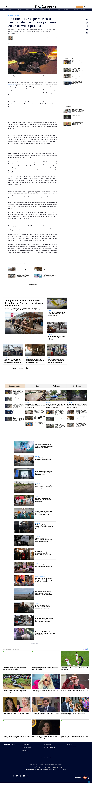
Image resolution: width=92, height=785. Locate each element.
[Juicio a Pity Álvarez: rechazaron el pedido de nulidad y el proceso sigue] (35, 553)
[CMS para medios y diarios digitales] (78, 777)
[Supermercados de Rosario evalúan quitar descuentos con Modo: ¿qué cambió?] (57, 354)
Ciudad (20, 9)
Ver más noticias (34, 643)
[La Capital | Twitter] (17, 775)
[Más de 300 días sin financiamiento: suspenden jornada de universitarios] (35, 540)
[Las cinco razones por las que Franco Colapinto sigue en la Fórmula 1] (35, 424)
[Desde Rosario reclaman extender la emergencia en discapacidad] (35, 500)
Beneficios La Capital (59, 4)
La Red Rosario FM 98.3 (49, 746)
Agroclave (24, 749)
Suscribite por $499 (79, 7)
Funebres (50, 4)
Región (27, 9)
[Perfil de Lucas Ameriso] (10, 38)
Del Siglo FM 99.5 (70, 744)
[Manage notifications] (89, 782)
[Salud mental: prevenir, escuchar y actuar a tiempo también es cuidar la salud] (74, 111)
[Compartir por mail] (87, 33)
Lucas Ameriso (18, 37)
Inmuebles (25, 4)
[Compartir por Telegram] (87, 26)
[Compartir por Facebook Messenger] (87, 29)
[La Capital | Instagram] (20, 775)
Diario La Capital (25, 744)
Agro (58, 9)
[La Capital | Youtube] (23, 775)
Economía (43, 9)
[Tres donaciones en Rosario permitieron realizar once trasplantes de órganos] (35, 513)
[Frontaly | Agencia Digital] (85, 777)
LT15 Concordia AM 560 (49, 747)
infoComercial (25, 750)
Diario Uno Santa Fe (26, 746)
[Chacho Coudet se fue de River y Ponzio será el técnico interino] (35, 418)
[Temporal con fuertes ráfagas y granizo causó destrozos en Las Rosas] (57, 332)
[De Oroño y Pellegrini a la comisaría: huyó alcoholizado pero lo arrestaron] (35, 527)
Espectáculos (66, 9)
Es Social (83, 9)
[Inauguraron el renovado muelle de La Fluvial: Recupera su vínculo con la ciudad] (19, 269)
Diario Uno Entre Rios (26, 747)
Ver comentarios (33, 284)
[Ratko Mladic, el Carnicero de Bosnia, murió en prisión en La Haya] (74, 124)
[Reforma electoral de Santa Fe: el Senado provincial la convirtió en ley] (57, 308)
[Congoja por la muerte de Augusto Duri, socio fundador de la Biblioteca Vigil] (45, 269)
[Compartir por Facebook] (87, 16)
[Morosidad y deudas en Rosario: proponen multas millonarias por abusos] (35, 607)
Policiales (51, 9)
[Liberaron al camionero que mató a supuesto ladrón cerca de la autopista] (35, 487)
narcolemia (12, 85)
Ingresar (86, 6)
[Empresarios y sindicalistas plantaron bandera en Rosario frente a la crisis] (35, 473)
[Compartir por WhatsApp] (87, 22)
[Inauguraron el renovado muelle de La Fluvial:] (24, 320)
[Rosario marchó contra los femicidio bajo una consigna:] (35, 567)
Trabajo (36, 4)
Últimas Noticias (7, 9)
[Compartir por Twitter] (87, 19)
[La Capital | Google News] (27, 775)
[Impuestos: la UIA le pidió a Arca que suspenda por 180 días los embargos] (35, 634)
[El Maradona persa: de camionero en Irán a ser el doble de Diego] (74, 83)
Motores (31, 4)
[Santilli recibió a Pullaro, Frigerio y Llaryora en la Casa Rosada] (35, 460)
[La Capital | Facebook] (13, 775)
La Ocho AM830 (47, 744)
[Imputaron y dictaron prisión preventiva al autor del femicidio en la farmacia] (35, 620)
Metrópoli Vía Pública (26, 752)
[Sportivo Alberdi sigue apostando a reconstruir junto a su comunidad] (35, 400)
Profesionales (43, 4)
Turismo (67, 4)
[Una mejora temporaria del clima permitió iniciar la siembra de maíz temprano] (35, 594)
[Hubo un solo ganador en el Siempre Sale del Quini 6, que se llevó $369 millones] (35, 580)
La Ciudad (17, 15)
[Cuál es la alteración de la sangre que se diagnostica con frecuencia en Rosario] (45, 276)
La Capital (10, 15)
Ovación (34, 9)
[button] (3, 6)
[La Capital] (46, 6)
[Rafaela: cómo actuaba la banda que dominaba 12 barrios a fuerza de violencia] (56, 400)
